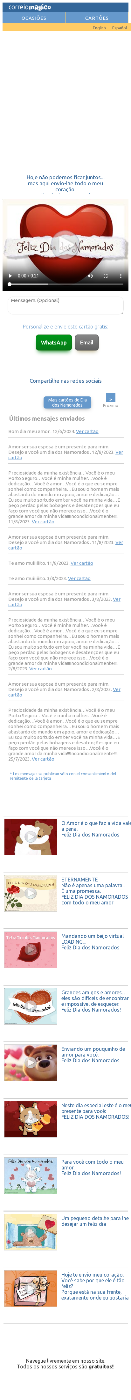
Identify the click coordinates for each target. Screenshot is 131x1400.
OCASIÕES (34, 18)
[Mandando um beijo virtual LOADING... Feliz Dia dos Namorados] (66, 982)
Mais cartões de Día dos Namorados (67, 402)
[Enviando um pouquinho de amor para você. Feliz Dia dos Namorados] (66, 1095)
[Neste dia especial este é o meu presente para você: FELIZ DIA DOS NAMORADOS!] (66, 1152)
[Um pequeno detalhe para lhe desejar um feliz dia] (66, 1265)
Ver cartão (87, 431)
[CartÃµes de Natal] (12, 26)
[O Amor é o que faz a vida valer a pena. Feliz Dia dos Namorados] (66, 870)
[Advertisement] (65, 102)
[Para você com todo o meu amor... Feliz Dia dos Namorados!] (66, 1208)
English (99, 28)
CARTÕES (97, 18)
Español (119, 28)
